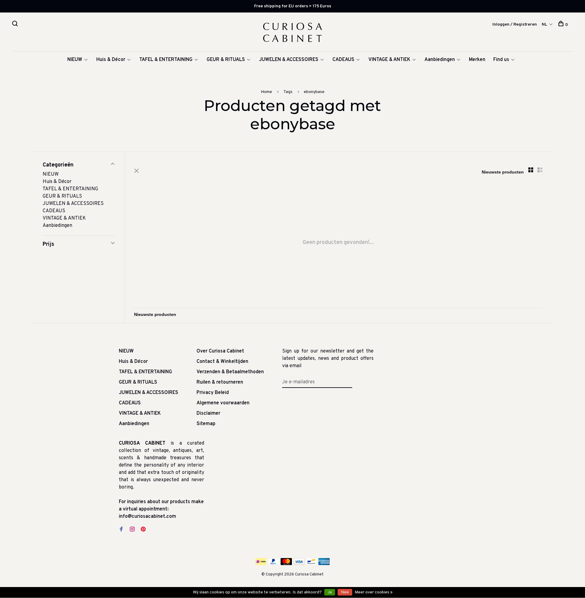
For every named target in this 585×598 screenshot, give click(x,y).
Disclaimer (208, 413)
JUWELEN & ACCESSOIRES (288, 60)
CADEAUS (343, 60)
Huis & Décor (110, 60)
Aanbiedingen (439, 60)
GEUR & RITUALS (226, 60)
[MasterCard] (286, 564)
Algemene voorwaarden (223, 403)
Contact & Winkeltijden (222, 362)
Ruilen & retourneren (220, 382)
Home (266, 92)
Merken (477, 60)
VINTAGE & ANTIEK (389, 60)
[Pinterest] (143, 530)
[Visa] (299, 564)
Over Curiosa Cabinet (220, 351)
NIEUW (74, 60)
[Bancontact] (311, 564)
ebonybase (314, 92)
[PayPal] (273, 564)
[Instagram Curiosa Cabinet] (132, 530)
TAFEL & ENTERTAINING (166, 60)
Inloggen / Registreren (514, 24)
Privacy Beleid (213, 393)
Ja (330, 592)
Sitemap (206, 424)
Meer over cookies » (373, 592)
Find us (501, 60)
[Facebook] (121, 530)
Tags (287, 92)
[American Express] (324, 564)
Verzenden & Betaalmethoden (230, 372)
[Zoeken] (15, 24)
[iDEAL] (260, 564)
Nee (345, 592)
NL (544, 24)
